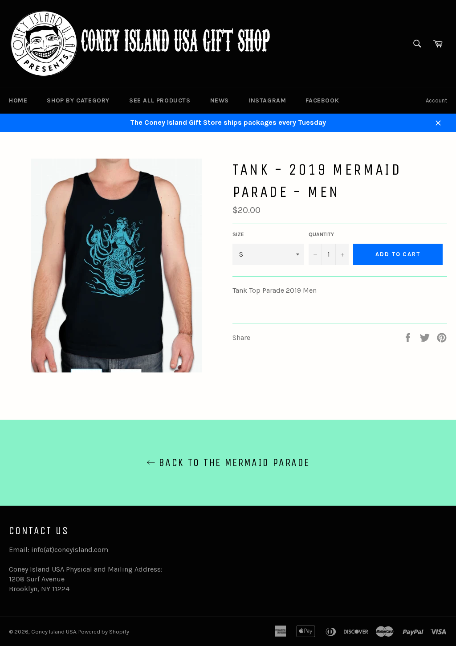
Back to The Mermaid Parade (232, 462)
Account (436, 100)
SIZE (238, 234)
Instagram (267, 100)
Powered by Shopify (103, 631)
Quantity (321, 234)
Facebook (322, 100)
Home (18, 100)
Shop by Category (78, 100)
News (219, 100)
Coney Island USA (53, 631)
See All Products (160, 100)
